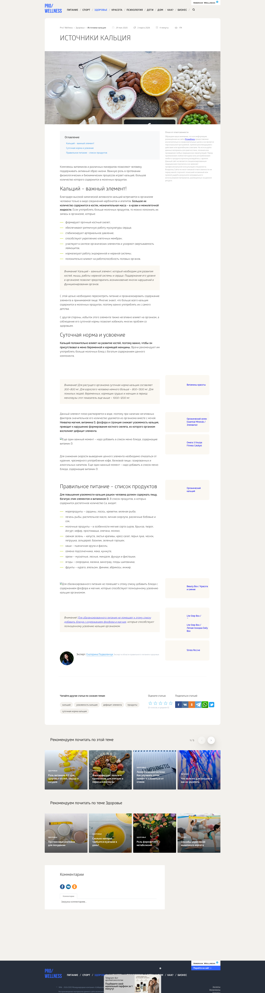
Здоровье (100, 10)
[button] (202, 740)
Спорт (86, 10)
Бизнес (182, 10)
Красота (117, 10)
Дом (160, 10)
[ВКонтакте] (68, 886)
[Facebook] (62, 886)
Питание (72, 10)
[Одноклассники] (74, 886)
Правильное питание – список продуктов (86, 153)
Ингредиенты (214, 990)
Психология (135, 10)
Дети (150, 10)
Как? (170, 10)
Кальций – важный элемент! (80, 143)
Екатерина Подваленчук (99, 654)
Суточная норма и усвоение (80, 148)
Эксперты (216, 987)
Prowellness (190, 139)
